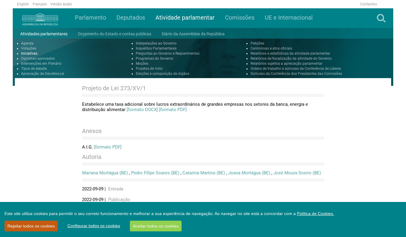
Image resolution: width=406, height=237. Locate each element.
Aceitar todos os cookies (156, 226)
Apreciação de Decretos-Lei (42, 74)
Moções (142, 63)
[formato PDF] (173, 109)
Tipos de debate (34, 69)
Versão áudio (61, 4)
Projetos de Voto (149, 69)
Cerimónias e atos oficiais (271, 48)
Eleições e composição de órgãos (162, 74)
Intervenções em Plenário (41, 63)
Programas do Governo (154, 58)
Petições (257, 43)
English (23, 4)
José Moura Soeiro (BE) (297, 173)
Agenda (27, 43)
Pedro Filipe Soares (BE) (155, 173)
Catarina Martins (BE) (203, 173)
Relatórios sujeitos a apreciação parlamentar (286, 63)
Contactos (368, 4)
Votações (28, 48)
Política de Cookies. (315, 213)
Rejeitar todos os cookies (31, 226)
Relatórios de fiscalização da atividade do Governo (291, 58)
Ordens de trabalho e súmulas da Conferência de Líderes (296, 69)
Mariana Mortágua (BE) (105, 173)
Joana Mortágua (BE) (249, 173)
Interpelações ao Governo (156, 43)
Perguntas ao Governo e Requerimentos (167, 53)
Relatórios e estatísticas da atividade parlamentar (290, 53)
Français (40, 4)
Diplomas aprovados (38, 58)
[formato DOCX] (142, 109)
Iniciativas (29, 53)
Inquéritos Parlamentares (156, 48)
